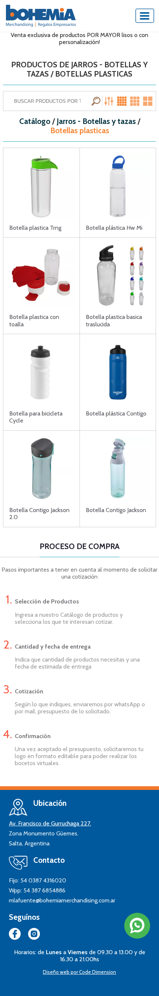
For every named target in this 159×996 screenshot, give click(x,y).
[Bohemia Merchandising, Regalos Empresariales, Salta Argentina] (41, 16)
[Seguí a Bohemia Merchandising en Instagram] (34, 935)
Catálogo (34, 121)
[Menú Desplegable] (145, 16)
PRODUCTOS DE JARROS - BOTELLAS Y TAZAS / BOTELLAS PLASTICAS (79, 69)
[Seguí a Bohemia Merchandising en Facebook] (15, 935)
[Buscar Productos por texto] (96, 101)
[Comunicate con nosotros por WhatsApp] (137, 926)
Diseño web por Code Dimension (79, 972)
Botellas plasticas (79, 130)
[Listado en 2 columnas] (148, 101)
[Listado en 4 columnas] (122, 101)
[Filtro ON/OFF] (109, 101)
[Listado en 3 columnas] (135, 101)
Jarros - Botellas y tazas (96, 121)
